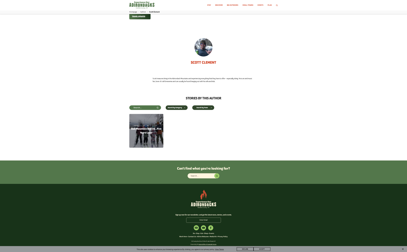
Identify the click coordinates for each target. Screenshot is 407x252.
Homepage (133, 12)
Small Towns (248, 5)
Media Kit (213, 236)
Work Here (183, 236)
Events (260, 5)
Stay (209, 5)
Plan (270, 5)
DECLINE (245, 249)
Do (194, 233)
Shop (206, 233)
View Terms (219, 249)
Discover (219, 5)
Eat (202, 233)
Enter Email (203, 220)
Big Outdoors (232, 5)
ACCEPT (262, 249)
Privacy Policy (223, 236)
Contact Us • (192, 236)
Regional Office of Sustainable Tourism (207, 244)
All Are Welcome (203, 236)
